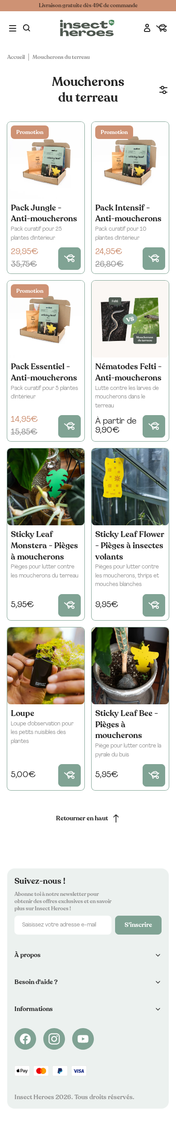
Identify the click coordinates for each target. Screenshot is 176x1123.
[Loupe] (45, 665)
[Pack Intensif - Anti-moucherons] (130, 160)
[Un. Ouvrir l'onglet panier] (161, 28)
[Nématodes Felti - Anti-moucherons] (130, 319)
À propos (27, 955)
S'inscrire (138, 925)
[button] (13, 28)
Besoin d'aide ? (36, 982)
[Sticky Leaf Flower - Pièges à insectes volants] (130, 486)
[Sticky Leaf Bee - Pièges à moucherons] (130, 665)
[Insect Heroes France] (87, 28)
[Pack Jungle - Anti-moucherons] (45, 160)
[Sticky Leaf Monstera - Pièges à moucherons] (45, 486)
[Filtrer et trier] (163, 90)
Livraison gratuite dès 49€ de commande (88, 5)
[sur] (25, 1039)
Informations (33, 1009)
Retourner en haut (82, 818)
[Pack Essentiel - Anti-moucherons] (45, 319)
